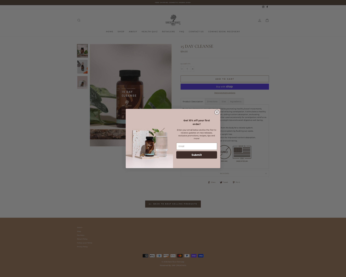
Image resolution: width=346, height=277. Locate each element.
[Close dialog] (216, 112)
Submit (197, 155)
